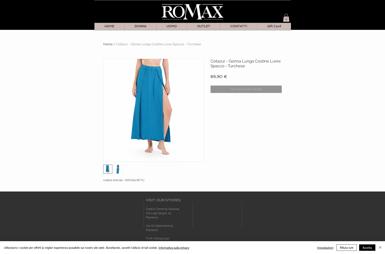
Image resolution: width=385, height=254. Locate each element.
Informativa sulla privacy (174, 248)
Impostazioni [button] (325, 248)
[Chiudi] (380, 247)
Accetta (367, 248)
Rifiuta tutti (346, 248)
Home (107, 44)
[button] (286, 18)
